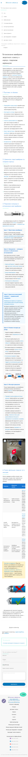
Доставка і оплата (8, 40)
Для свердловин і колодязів (10, 36)
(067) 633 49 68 (14, 738)
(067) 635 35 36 (14, 741)
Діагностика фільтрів (8, 30)
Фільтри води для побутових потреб (14, 727)
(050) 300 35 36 (14, 744)
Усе (4, 13)
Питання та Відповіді (14, 704)
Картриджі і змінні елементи (14, 732)
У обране (5, 47)
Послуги (14, 706)
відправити (14, 684)
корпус (14, 222)
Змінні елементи (7, 33)
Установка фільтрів (8, 23)
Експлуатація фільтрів (9, 26)
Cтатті (14, 717)
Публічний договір (14, 722)
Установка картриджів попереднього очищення (13, 643)
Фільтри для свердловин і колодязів (14, 729)
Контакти (14, 714)
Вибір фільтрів (7, 20)
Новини (14, 712)
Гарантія (14, 719)
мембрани (6, 133)
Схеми (5, 16)
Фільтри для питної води (14, 724)
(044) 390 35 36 (14, 749)
